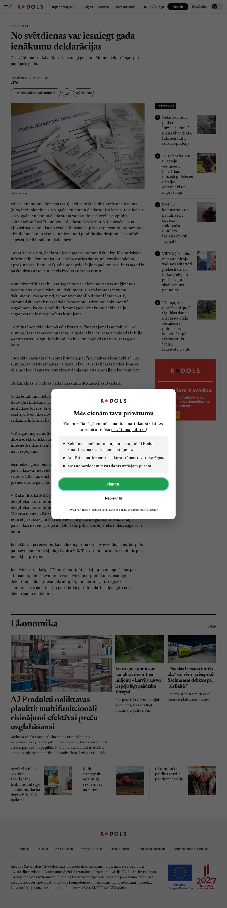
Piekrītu (113, 484)
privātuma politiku (128, 429)
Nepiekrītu (113, 498)
